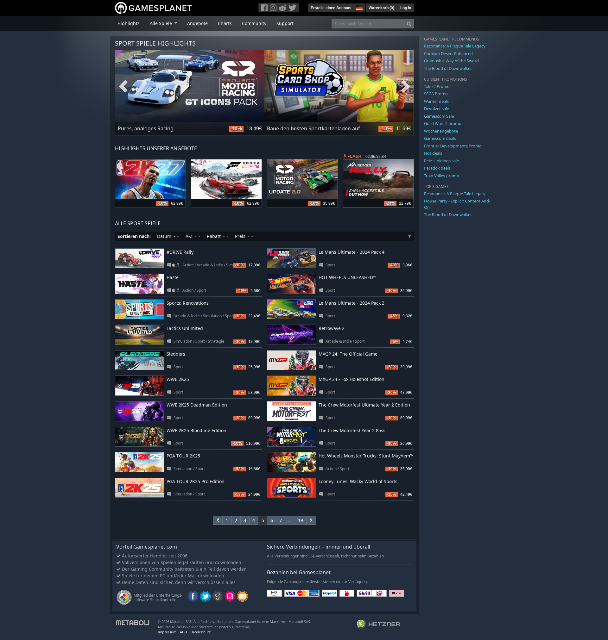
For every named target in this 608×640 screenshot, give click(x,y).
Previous (123, 86)
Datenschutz (200, 632)
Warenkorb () (381, 8)
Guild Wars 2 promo (442, 123)
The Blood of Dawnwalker (448, 68)
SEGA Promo (436, 93)
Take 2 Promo (437, 86)
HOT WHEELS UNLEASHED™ (348, 277)
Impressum (167, 632)
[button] (358, 7)
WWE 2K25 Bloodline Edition (196, 430)
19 (300, 520)
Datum (165, 236)
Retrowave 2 (332, 328)
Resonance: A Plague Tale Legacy (454, 46)
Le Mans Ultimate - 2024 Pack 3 (351, 303)
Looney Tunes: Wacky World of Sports (358, 481)
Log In (405, 8)
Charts (225, 23)
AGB (183, 632)
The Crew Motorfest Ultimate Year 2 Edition (364, 405)
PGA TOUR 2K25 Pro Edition (196, 481)
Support (285, 23)
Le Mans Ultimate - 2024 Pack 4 (351, 252)
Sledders (176, 354)
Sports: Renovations (188, 303)
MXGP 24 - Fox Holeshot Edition (351, 379)
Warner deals (436, 101)
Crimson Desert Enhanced (448, 53)
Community (254, 23)
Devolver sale (436, 108)
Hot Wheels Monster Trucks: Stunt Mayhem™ (366, 456)
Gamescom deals (440, 138)
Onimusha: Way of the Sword (451, 61)
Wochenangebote (441, 131)
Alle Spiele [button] (161, 23)
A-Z (190, 236)
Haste (173, 277)
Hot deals (433, 153)
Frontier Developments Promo (453, 146)
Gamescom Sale (439, 116)
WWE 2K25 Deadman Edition (197, 405)
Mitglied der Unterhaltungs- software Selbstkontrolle (158, 597)
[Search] (409, 23)
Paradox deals (437, 168)
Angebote (197, 23)
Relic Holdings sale (441, 161)
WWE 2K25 (178, 379)
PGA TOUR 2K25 (183, 456)
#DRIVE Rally (180, 252)
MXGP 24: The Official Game (348, 354)
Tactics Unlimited (185, 328)
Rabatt (214, 236)
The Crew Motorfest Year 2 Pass (352, 430)
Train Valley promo (441, 175)
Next (405, 86)
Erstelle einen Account (331, 8)
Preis (241, 236)
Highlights (128, 23)
